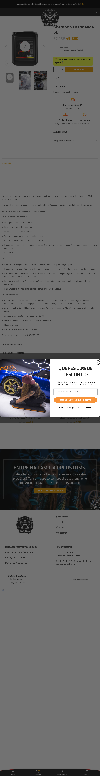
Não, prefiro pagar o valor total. (75, 408)
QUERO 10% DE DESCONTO (75, 400)
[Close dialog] (98, 363)
